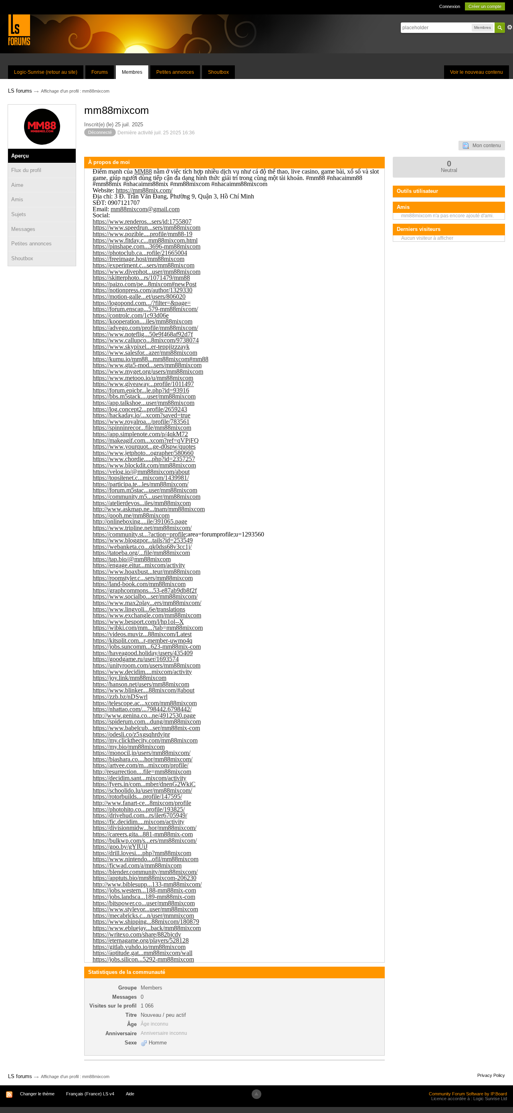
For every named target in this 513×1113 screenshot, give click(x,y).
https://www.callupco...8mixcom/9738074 (146, 340)
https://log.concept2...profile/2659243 (140, 409)
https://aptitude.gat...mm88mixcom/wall (142, 952)
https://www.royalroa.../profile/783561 (141, 421)
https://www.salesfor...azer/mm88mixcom (145, 352)
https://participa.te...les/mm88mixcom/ (140, 484)
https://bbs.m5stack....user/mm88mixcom (144, 396)
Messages (23, 229)
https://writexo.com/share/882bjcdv (137, 934)
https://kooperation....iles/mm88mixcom (142, 321)
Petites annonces (175, 72)
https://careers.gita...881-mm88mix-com (143, 834)
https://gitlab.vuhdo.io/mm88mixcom (139, 946)
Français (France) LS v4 (90, 1093)
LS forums (20, 1076)
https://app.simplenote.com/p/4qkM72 (140, 434)
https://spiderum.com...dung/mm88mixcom (147, 721)
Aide (130, 1093)
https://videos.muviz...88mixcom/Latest (142, 634)
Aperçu (20, 156)
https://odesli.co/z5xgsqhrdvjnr (131, 734)
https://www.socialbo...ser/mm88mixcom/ (145, 596)
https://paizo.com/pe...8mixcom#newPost (144, 284)
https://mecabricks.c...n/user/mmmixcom (143, 915)
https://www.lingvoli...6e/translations (139, 609)
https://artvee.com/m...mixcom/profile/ (140, 765)
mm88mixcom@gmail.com (145, 209)
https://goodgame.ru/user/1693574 (136, 659)
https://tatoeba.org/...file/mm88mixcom (141, 552)
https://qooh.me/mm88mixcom (131, 515)
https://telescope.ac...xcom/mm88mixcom (145, 703)
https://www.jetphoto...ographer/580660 (143, 452)
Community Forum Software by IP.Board (468, 1093)
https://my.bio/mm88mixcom (129, 746)
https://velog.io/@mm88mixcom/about (141, 471)
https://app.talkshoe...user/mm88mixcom (143, 402)
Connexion (449, 6)
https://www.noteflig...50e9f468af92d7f (143, 334)
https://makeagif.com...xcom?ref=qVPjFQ (146, 440)
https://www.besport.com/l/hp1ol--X (138, 621)
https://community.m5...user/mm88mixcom (146, 496)
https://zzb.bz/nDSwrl (120, 696)
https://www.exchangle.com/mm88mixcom (147, 615)
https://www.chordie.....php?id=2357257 (144, 458)
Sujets (18, 214)
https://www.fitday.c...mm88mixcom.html (145, 240)
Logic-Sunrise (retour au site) (45, 72)
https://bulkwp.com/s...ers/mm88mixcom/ (145, 840)
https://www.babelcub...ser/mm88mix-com (146, 727)
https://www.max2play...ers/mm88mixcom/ (147, 602)
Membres (132, 72)
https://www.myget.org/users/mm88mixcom (148, 371)
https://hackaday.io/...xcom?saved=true (141, 415)
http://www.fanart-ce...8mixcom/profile (142, 802)
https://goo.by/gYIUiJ (120, 846)
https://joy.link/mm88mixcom (129, 677)
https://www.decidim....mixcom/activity (142, 671)
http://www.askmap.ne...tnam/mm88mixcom (149, 509)
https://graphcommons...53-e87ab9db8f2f (145, 590)
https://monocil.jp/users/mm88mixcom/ (141, 752)
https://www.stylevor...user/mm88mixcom (145, 909)
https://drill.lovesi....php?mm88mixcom (142, 853)
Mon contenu (485, 145)
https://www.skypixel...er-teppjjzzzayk (141, 346)
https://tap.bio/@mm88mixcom (132, 559)
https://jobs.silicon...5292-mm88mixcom (143, 959)
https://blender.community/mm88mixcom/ (145, 871)
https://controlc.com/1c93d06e (131, 315)
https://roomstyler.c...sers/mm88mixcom (143, 578)
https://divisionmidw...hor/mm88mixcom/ (144, 827)
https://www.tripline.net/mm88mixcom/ (142, 527)
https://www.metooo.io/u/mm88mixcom (143, 377)
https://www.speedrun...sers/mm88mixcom (146, 227)
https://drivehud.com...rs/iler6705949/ (140, 815)
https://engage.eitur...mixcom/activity (139, 565)
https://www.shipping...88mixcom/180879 (146, 921)
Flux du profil (26, 170)
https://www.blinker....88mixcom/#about (143, 690)
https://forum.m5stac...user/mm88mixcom (145, 490)
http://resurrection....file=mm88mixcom (142, 771)
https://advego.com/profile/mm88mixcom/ (145, 327)
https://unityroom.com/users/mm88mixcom (146, 665)
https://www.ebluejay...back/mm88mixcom (147, 928)
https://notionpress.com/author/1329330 (142, 290)
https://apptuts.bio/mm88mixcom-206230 (144, 877)
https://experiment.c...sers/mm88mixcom (143, 265)
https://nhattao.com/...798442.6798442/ (142, 709)
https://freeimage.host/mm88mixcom (138, 258)
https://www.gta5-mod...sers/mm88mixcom (147, 365)
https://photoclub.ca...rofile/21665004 (140, 252)
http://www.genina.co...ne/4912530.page (144, 715)
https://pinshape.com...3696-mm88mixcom (146, 246)
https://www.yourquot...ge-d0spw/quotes (144, 446)
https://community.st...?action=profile (139, 534)
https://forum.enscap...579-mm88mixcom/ (145, 309)
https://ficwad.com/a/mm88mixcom (137, 865)
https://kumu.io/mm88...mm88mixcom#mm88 (150, 359)
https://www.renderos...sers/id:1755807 (142, 221)
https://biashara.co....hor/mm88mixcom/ (142, 759)
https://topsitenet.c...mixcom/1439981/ (141, 477)
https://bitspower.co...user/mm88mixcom (144, 903)
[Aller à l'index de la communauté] (19, 29)
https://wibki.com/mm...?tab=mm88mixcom (148, 627)
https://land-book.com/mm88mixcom (139, 584)
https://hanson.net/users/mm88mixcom (141, 684)
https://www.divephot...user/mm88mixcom (146, 271)
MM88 (143, 171)
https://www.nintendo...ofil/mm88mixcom (145, 859)
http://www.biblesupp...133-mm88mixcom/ (147, 884)
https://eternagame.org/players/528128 (141, 940)
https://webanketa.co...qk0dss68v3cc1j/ (142, 546)
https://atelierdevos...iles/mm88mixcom (142, 503)
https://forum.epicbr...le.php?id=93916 (141, 390)
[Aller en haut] (256, 1094)
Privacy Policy (491, 1075)
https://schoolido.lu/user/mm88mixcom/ (142, 790)
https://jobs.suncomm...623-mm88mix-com (147, 646)
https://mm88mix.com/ (144, 190)
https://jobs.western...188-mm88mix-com (144, 890)
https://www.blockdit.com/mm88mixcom (144, 465)
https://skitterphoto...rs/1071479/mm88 (141, 277)
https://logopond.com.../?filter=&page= (142, 302)
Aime (17, 185)
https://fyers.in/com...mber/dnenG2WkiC (144, 784)
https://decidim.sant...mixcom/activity (139, 778)
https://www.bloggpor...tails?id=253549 (143, 540)
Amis (17, 199)
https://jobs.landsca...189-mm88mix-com (144, 896)
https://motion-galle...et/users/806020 (139, 296)
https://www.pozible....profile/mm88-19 (142, 234)
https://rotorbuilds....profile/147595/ (137, 796)
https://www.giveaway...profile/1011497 (143, 383)
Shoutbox (218, 72)
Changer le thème (37, 1093)
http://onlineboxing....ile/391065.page (140, 521)
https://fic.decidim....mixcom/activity (138, 821)
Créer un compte (485, 6)
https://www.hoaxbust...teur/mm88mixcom (146, 571)
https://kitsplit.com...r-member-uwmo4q (142, 640)
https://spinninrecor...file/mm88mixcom (142, 427)
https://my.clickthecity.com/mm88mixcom (145, 740)
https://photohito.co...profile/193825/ (139, 809)
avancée (510, 27)
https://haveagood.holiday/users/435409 (143, 653)
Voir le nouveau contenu (476, 72)
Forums (99, 72)
